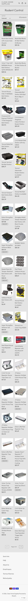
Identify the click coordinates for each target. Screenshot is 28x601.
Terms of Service (8, 574)
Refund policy (7, 578)
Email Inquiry (7, 569)
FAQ (4, 560)
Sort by (3, 15)
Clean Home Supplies (7, 3)
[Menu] (25, 3)
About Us (6, 565)
